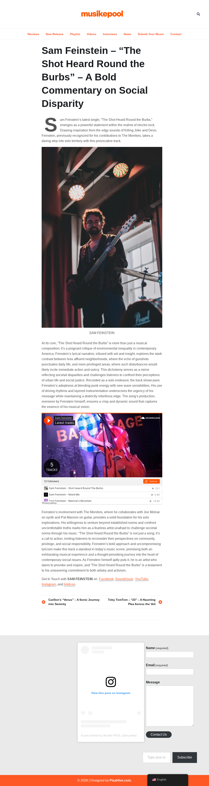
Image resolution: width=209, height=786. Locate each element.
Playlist (75, 34)
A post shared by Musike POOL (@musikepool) (111, 735)
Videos (91, 34)
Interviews (110, 34)
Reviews (33, 34)
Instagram (49, 584)
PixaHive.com (120, 780)
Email (157, 665)
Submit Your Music (151, 34)
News (127, 34)
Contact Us (159, 734)
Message (153, 682)
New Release (54, 34)
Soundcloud (124, 579)
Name (157, 648)
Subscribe (184, 757)
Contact (175, 34)
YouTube (141, 579)
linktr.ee (69, 584)
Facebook (106, 579)
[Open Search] (198, 14)
